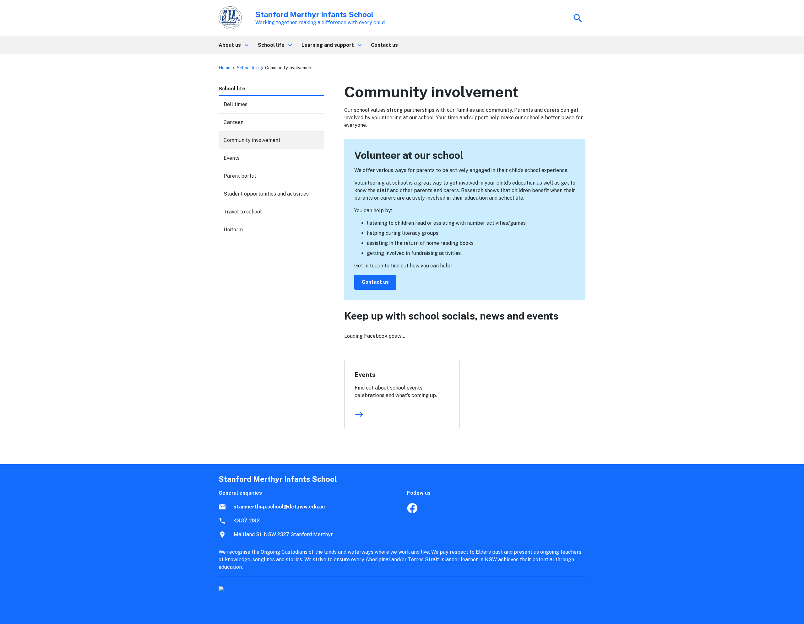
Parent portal (240, 176)
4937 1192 (247, 521)
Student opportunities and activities (266, 194)
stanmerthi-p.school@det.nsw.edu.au (279, 507)
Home (225, 67)
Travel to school (243, 212)
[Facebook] (412, 511)
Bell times (235, 104)
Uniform (233, 230)
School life (248, 67)
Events (365, 375)
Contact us (375, 282)
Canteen (233, 122)
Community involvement (252, 140)
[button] (233, 45)
